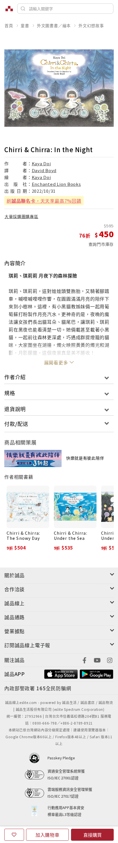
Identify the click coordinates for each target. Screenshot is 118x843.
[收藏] (14, 835)
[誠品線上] (9, 8)
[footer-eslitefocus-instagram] (110, 660)
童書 (25, 25)
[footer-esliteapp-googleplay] (96, 673)
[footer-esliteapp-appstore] (61, 673)
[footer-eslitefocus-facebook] (84, 660)
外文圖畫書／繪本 (54, 25)
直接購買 (92, 834)
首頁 (9, 25)
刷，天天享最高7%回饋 (44, 200)
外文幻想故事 (91, 25)
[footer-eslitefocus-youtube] (97, 660)
